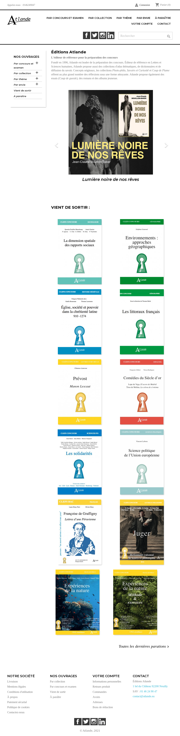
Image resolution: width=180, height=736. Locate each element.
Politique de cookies (18, 707)
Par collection (22, 73)
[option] (110, 143)
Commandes (100, 691)
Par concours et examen (23, 65)
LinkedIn (110, 35)
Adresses (98, 702)
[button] (60, 143)
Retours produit (101, 686)
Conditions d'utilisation (20, 691)
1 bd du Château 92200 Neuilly (150, 686)
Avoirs (96, 696)
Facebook (86, 35)
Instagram (102, 35)
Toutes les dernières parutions (144, 646)
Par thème (20, 79)
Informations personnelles (107, 681)
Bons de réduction (103, 707)
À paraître (20, 96)
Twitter (94, 35)
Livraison (12, 681)
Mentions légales (16, 686)
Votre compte (106, 676)
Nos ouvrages (26, 56)
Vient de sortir (22, 90)
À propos (12, 696)
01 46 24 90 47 (148, 691)
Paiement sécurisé (17, 702)
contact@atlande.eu (144, 696)
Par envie (19, 84)
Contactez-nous (15, 712)
